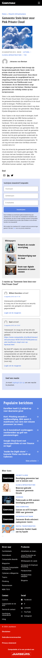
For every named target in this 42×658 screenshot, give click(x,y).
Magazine (6, 563)
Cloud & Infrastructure (17, 14)
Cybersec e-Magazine (10, 573)
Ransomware (7, 585)
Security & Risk (22, 475)
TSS (25, 55)
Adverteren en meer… (29, 551)
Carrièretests (7, 551)
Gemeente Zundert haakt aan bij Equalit (26, 530)
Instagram (28, 616)
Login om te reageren (12, 313)
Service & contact (8, 609)
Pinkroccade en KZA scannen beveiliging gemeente (27, 501)
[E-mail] (4, 175)
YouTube (27, 612)
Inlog (4, 619)
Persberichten (26, 571)
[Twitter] (12, 175)
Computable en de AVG (9, 604)
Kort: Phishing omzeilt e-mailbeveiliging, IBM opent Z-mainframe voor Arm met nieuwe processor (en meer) (19, 420)
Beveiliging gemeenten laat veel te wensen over (27, 479)
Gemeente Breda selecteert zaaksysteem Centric (27, 520)
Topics (4, 577)
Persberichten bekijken (26, 575)
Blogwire (24, 580)
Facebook (28, 600)
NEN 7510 (6, 589)
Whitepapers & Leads (29, 561)
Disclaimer (6, 632)
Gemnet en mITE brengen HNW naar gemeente (26, 511)
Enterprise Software (24, 516)
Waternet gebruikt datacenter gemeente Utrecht (25, 490)
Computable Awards (10, 559)
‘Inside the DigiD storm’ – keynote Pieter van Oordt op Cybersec (17, 454)
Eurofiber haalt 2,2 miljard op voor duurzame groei (17, 409)
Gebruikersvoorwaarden (11, 637)
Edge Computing (22, 507)
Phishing (5, 581)
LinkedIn (27, 608)
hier (14, 228)
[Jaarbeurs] (21, 653)
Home (4, 14)
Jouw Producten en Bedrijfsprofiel (28, 556)
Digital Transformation (25, 526)
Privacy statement (9, 643)
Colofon (5, 600)
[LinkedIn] (8, 175)
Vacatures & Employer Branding (29, 566)
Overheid (19, 497)
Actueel (26, 52)
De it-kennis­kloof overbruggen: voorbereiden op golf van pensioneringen (18, 432)
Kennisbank (6, 555)
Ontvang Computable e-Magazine (10, 568)
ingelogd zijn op (18, 383)
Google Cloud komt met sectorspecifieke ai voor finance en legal (19, 443)
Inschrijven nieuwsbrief (6, 614)
